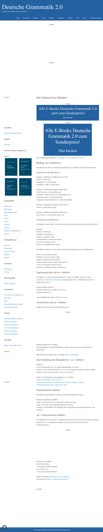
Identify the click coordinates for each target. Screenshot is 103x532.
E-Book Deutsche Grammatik (13, 318)
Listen (43, 18)
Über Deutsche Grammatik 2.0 (14, 295)
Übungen (35, 18)
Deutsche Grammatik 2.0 (32, 7)
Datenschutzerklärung (56, 530)
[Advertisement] (51, 40)
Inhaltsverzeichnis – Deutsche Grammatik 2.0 (54, 479)
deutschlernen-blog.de (11, 307)
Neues (84, 18)
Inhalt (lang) (8, 209)
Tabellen (51, 18)
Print (77, 18)
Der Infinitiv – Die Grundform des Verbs (70, 158)
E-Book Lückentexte (10, 331)
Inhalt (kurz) (8, 206)
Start (18, 18)
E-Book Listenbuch (10, 322)
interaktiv (7, 254)
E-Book (6, 234)
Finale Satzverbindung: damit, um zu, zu (49, 380)
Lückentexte (60, 18)
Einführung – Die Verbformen (59, 476)
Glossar (6, 218)
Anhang (6, 228)
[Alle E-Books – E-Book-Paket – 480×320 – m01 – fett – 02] (68, 155)
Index (6, 215)
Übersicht (7, 245)
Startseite (7, 144)
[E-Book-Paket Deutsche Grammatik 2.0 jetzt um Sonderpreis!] (68, 120)
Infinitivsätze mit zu (62, 297)
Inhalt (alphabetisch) (10, 212)
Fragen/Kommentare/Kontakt (13, 304)
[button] (4, 527)
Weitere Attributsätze (71, 355)
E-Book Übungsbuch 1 (11, 325)
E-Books (70, 18)
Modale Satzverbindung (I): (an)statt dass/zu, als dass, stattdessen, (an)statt (60, 382)
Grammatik (26, 18)
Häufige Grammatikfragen (12, 231)
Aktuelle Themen (9, 251)
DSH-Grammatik (9, 283)
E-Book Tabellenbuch (11, 334)
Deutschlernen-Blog (95, 18)
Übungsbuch (8, 248)
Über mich (7, 298)
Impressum (67, 530)
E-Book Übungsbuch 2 (11, 328)
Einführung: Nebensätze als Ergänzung (49, 280)
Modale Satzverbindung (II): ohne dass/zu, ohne (52, 385)
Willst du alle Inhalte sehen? (13, 133)
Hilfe (5, 301)
